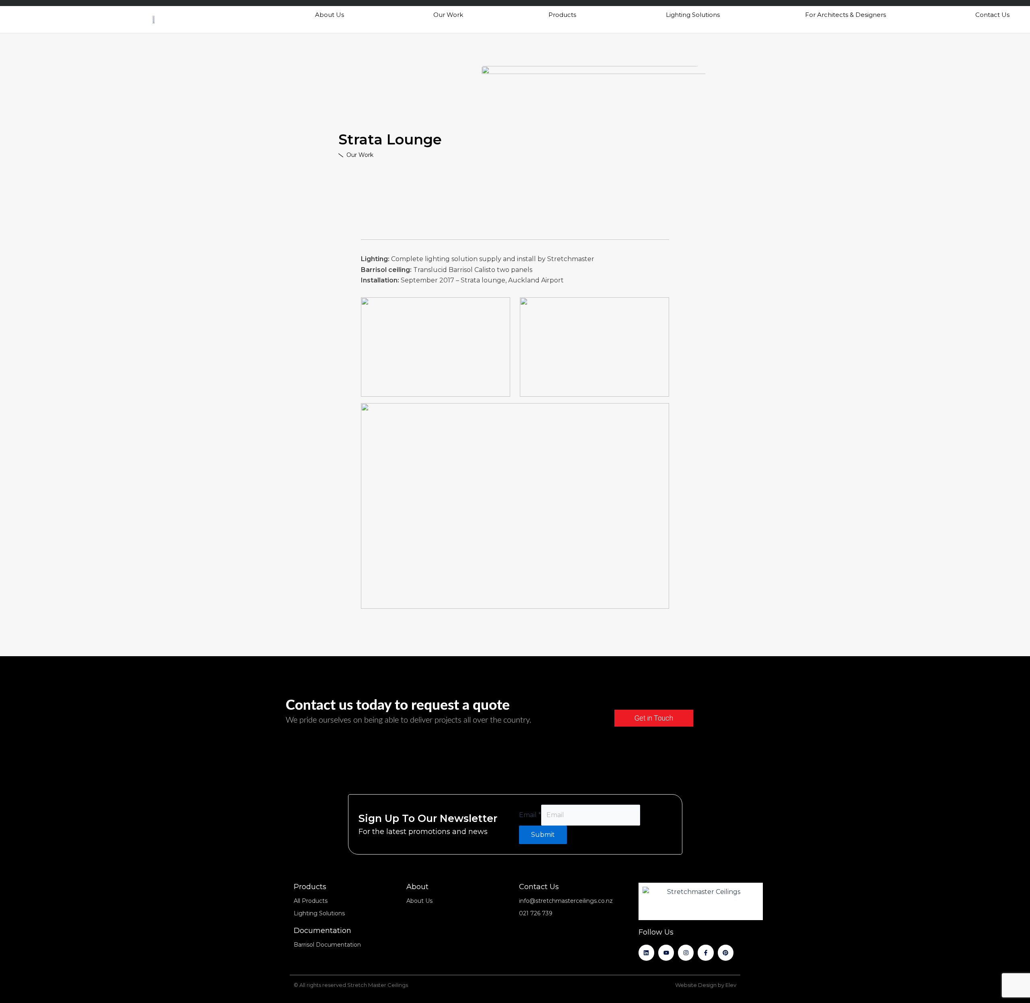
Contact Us (992, 15)
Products (562, 15)
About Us (329, 15)
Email (530, 815)
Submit (543, 834)
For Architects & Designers (845, 15)
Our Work (448, 15)
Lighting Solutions (693, 15)
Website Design (696, 985)
